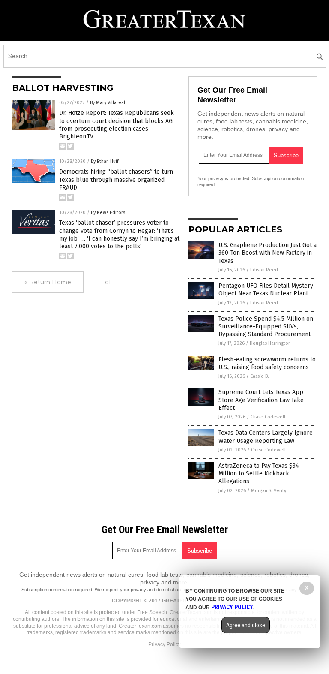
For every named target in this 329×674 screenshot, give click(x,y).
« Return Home (47, 282)
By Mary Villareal (107, 102)
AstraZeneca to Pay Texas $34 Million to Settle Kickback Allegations (258, 473)
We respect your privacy (120, 589)
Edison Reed (264, 270)
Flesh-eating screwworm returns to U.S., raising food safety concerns (267, 363)
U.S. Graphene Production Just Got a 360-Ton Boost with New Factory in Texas (267, 252)
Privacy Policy (164, 644)
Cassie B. (259, 376)
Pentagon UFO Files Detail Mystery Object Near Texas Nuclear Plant (265, 289)
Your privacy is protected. (224, 178)
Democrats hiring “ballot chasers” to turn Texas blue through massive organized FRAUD (116, 179)
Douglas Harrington (270, 343)
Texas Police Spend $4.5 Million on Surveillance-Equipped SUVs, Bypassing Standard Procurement (265, 326)
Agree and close (245, 625)
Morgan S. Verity (268, 490)
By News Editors (108, 212)
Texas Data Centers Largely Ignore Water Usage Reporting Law (265, 436)
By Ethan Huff (104, 161)
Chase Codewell (268, 417)
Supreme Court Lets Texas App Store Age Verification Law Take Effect (261, 399)
